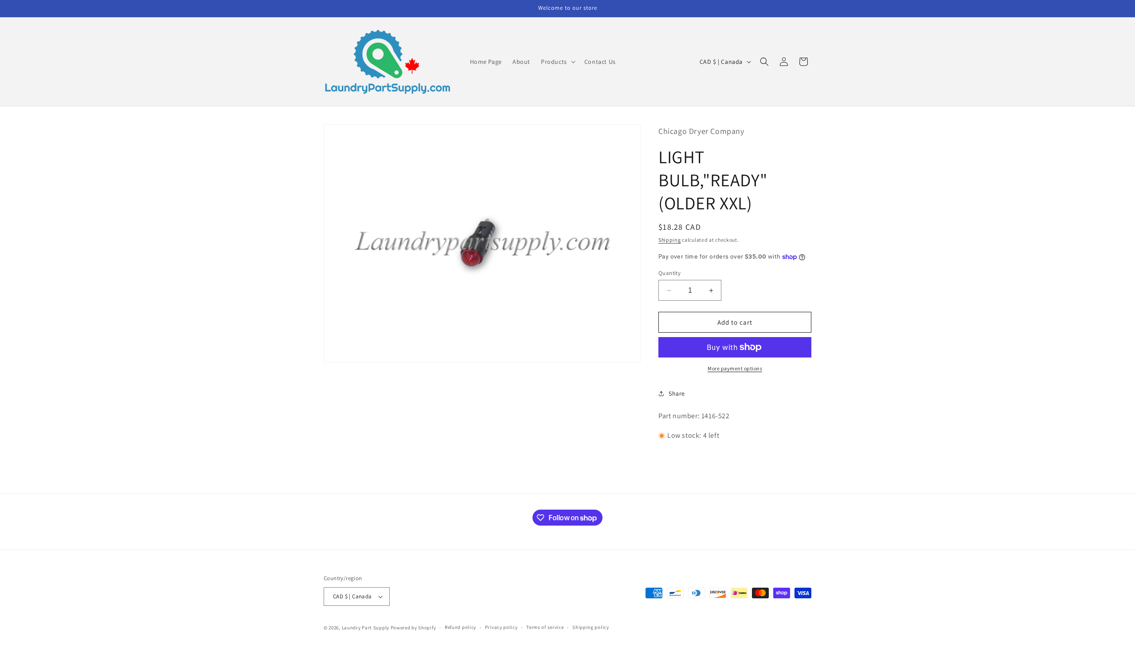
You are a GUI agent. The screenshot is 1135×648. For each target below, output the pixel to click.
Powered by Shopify (413, 627)
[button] (557, 61)
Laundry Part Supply (366, 627)
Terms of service (545, 627)
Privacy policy (501, 627)
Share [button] (677, 393)
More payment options (735, 368)
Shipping (669, 239)
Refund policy (460, 627)
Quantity (669, 273)
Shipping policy (590, 627)
